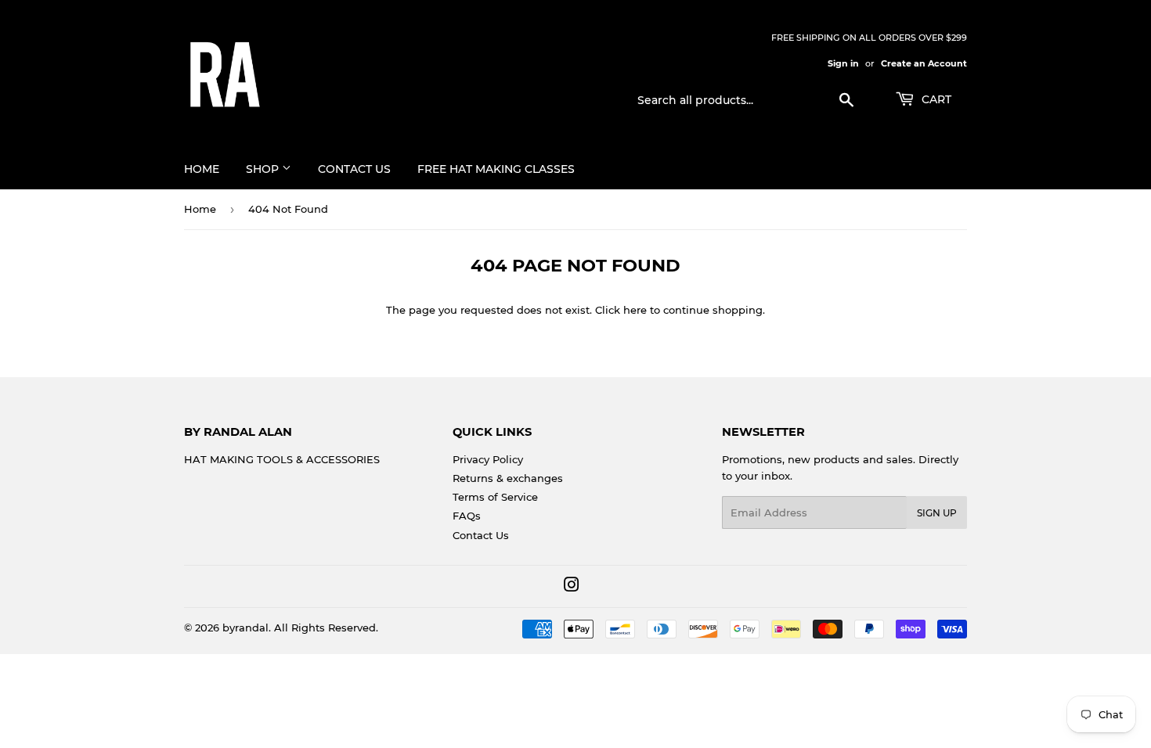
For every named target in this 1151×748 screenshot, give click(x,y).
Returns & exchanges (508, 478)
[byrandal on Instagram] (571, 587)
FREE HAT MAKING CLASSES (496, 169)
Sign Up (937, 513)
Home (201, 169)
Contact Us (354, 169)
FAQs (467, 515)
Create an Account (924, 63)
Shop (264, 169)
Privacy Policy (488, 459)
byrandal (245, 627)
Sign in (843, 63)
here (635, 310)
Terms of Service (495, 497)
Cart (934, 99)
